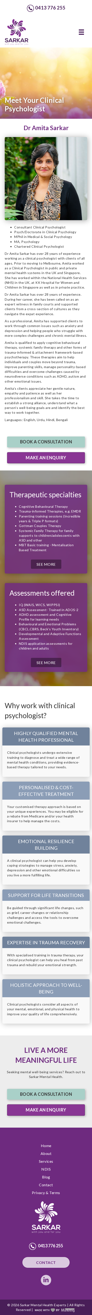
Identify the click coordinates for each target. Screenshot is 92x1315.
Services (46, 1161)
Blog (46, 1177)
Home (46, 1145)
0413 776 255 (50, 7)
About (46, 1153)
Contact (46, 1184)
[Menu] (81, 32)
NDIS (46, 1169)
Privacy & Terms (46, 1192)
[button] (46, 442)
